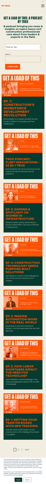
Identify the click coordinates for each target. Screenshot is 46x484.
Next (27, 450)
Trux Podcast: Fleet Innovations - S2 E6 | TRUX (23, 162)
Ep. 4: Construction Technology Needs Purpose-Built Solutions (23, 267)
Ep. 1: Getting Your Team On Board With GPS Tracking (22, 423)
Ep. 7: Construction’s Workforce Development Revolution (19, 108)
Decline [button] (27, 480)
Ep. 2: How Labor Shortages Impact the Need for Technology (21, 371)
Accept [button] (18, 480)
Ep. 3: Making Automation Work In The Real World (21, 319)
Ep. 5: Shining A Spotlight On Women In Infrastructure (20, 214)
